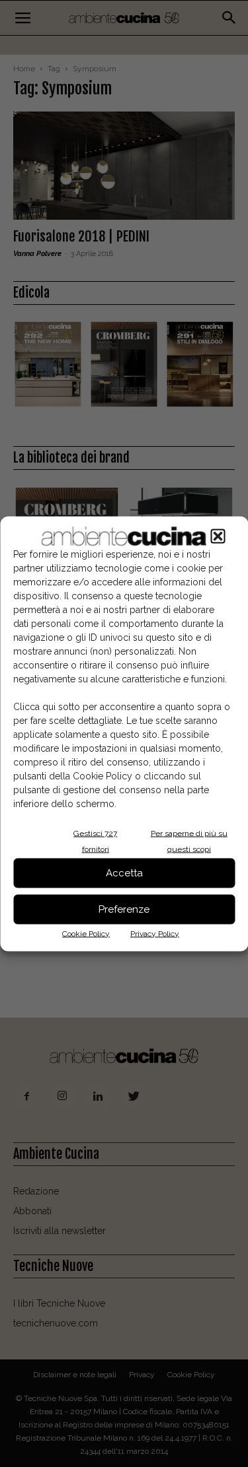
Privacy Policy (154, 933)
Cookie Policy (86, 933)
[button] (217, 535)
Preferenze (124, 909)
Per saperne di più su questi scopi (189, 840)
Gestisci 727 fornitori (95, 840)
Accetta (124, 873)
